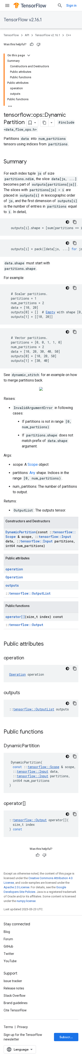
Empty (50, 312)
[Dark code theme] (67, 222)
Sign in (71, 5)
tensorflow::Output (26, 625)
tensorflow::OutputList (30, 593)
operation (14, 569)
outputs (12, 585)
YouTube (10, 961)
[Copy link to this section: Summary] (31, 162)
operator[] (15, 617)
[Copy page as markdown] (44, 123)
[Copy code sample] (74, 222)
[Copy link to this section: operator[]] (30, 804)
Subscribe (67, 1037)
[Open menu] (7, 5)
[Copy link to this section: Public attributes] (48, 644)
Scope (33, 464)
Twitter (9, 954)
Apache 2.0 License (16, 887)
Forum (8, 939)
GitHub (8, 946)
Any (32, 473)
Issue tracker (13, 981)
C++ (68, 35)
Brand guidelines (16, 1003)
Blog (7, 932)
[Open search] (60, 5)
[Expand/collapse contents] (28, 55)
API (27, 35)
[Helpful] (31, 44)
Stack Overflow (15, 995)
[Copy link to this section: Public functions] (47, 732)
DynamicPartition (20, 532)
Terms (8, 1027)
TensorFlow (11, 35)
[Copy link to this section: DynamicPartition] (44, 746)
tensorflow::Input (55, 536)
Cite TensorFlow (15, 1010)
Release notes (14, 988)
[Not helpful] (38, 44)
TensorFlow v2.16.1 (23, 20)
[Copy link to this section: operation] (28, 658)
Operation (14, 577)
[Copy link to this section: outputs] (24, 693)
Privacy (22, 1027)
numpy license (26, 901)
